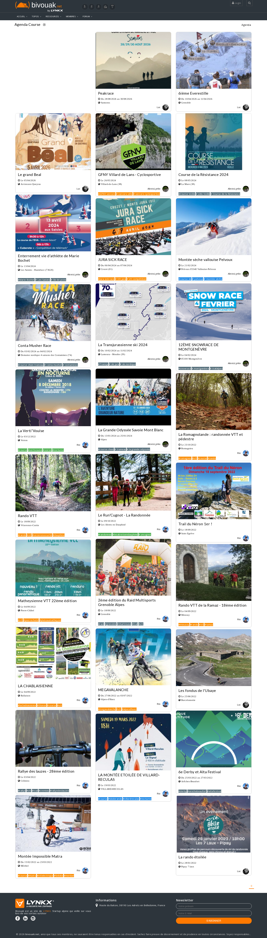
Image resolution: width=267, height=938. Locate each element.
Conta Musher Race (34, 345)
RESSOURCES (52, 16)
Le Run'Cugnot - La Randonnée (124, 515)
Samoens (105, 102)
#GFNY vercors (106, 193)
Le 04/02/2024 (188, 355)
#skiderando (115, 798)
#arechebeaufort (197, 791)
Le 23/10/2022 (188, 444)
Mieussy (185, 615)
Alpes (104, 439)
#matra (32, 875)
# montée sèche (213, 278)
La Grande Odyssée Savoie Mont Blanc (130, 430)
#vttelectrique (45, 875)
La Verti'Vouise (31, 430)
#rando (212, 458)
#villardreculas (131, 798)
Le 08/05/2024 (188, 180)
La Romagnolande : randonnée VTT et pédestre (210, 436)
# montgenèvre (200, 368)
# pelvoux (197, 278)
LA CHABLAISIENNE (35, 686)
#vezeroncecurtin (42, 535)
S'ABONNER (213, 920)
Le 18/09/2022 (28, 521)
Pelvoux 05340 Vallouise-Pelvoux (198, 269)
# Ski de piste (58, 279)
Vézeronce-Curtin (30, 525)
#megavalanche (107, 709)
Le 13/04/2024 (28, 266)
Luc (159, 107)
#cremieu (44, 790)
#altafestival (214, 791)
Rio (79, 444)
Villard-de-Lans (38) (111, 184)
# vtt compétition (136, 278)
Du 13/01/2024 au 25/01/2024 (116, 436)
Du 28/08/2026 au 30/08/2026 (116, 99)
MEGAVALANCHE (113, 689)
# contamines (70, 364)
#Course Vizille (186, 193)
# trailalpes (216, 368)
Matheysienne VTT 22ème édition (47, 601)
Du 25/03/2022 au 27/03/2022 (196, 777)
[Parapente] (112, 7)
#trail (135, 623)
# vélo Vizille (203, 193)
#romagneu (184, 458)
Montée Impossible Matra (40, 856)
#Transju (103, 364)
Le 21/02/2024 (188, 265)
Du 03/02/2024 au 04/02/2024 (36, 351)
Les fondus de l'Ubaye (197, 690)
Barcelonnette (188, 700)
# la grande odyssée (138, 449)
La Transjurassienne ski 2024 (123, 344)
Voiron (24, 440)
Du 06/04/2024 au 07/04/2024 (116, 265)
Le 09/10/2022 (108, 521)
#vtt (194, 458)
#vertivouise (35, 450)
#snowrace (184, 368)
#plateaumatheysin (50, 620)
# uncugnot (144, 534)
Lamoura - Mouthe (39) (113, 354)
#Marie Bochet (26, 279)
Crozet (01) (107, 269)
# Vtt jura (120, 278)
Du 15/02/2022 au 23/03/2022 (36, 862)
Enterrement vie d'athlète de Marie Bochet (48, 258)
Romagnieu (187, 448)
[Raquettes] (92, 7)
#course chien (106, 449)
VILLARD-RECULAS (112, 789)
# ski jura (114, 364)
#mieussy (183, 624)
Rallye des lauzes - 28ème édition (46, 771)
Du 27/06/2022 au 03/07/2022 (116, 695)
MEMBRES (71, 16)
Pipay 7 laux (187, 866)
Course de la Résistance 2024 (203, 174)
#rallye (22, 790)
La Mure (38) (188, 184)
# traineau (120, 449)
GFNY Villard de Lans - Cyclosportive (129, 174)
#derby (182, 791)
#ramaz (208, 624)
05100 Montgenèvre (191, 359)
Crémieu (25, 781)
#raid (101, 623)
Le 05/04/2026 (28, 180)
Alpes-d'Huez (108, 699)
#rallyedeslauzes (59, 790)
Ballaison (25, 695)
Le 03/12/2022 (28, 436)
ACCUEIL (21, 16)
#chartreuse (124, 623)
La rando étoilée (192, 857)
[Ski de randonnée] (98, 7)
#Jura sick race (106, 278)
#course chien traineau (31, 364)
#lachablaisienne (27, 705)
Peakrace (106, 93)
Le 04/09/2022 (28, 606)
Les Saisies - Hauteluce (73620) (37, 270)
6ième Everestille (193, 93)
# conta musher (53, 364)
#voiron (47, 450)
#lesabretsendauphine (125, 534)
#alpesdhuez (129, 709)
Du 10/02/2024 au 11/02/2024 (116, 350)
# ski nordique (128, 364)
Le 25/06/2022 (188, 696)
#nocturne (58, 450)
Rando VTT (27, 515)
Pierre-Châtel (27, 610)
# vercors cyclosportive (146, 193)
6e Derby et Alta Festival (199, 772)
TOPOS (35, 16)
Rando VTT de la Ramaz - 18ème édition (212, 605)
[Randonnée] (85, 7)
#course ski (184, 278)
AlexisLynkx (154, 188)
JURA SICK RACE (112, 259)
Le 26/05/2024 (108, 180)
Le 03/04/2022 (28, 777)
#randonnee (105, 534)
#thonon (42, 705)
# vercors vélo (124, 193)
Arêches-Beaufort (190, 781)
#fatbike (58, 875)
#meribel (69, 875)
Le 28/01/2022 (188, 863)
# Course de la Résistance (225, 193)
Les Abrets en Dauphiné (113, 524)
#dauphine (59, 535)
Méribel (25, 866)
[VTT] (105, 7)
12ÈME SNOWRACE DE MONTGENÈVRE (198, 346)
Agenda (246, 25)
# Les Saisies (42, 279)
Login (237, 2)
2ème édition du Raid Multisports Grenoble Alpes (127, 602)
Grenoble (186, 102)
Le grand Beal (29, 174)
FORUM (86, 16)
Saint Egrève (187, 533)
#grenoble (111, 623)
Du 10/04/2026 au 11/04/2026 (196, 99)
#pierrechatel (31, 620)
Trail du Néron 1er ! (195, 524)
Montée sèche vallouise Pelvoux (205, 259)
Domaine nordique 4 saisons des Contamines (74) (46, 355)
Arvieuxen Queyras (31, 184)
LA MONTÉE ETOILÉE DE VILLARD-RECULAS (129, 777)
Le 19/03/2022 (108, 785)
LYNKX (47, 910)
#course (22, 450)
